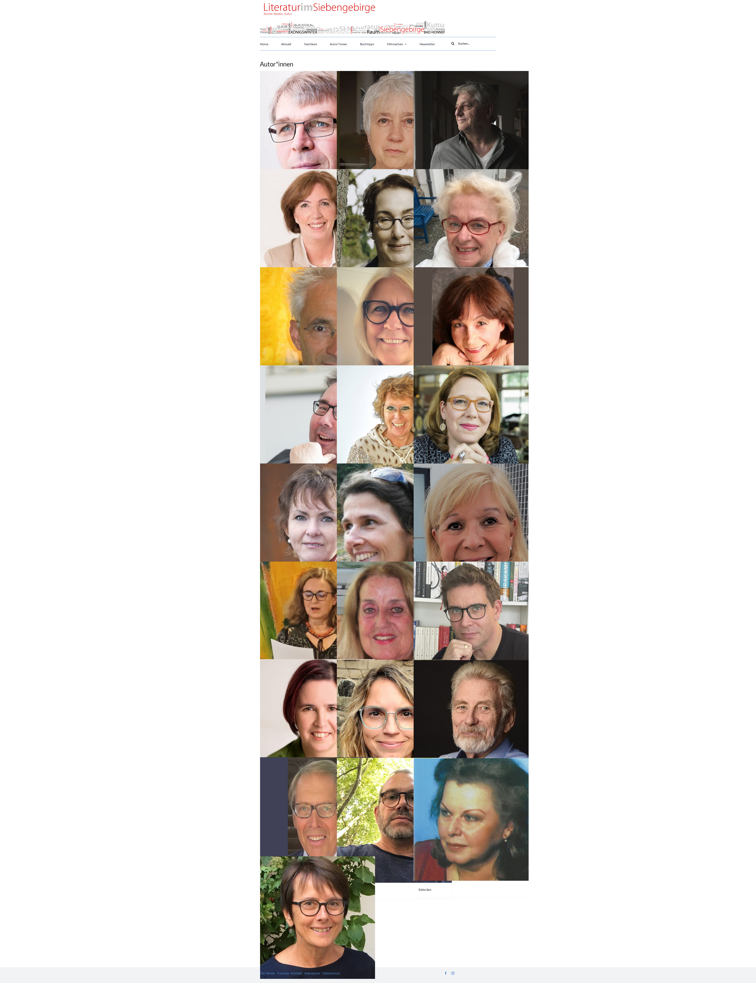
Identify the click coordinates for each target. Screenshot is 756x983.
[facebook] (445, 973)
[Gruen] (394, 328)
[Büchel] (317, 230)
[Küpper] (317, 524)
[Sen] (471, 819)
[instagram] (452, 973)
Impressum (312, 973)
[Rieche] (471, 721)
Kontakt (296, 973)
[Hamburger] (471, 328)
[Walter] (317, 917)
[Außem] (317, 132)
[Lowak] (317, 622)
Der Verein (267, 973)
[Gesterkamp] (317, 328)
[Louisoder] (471, 524)
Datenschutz (331, 973)
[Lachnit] (394, 524)
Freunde (283, 973)
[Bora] (471, 132)
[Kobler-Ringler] (394, 426)
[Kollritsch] (471, 426)
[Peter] (471, 623)
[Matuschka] (394, 623)
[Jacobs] (317, 426)
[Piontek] (394, 721)
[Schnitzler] (394, 820)
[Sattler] (317, 819)
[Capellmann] (394, 230)
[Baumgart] (394, 132)
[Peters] (317, 720)
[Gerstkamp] (471, 230)
